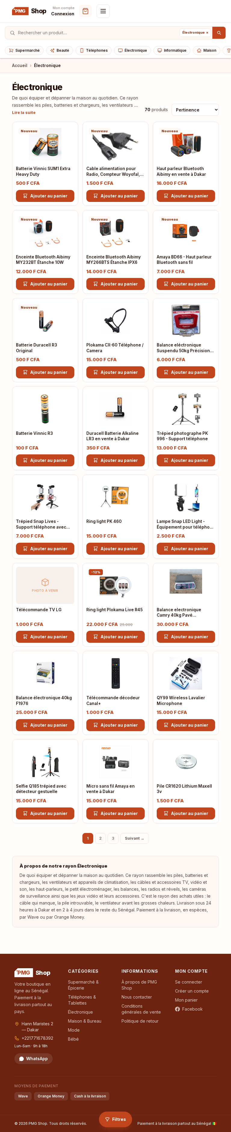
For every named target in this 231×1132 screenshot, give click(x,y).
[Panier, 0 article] (85, 11)
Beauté (63, 50)
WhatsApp (37, 1058)
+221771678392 (37, 1038)
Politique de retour (140, 1021)
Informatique (175, 50)
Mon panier (186, 999)
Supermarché (27, 50)
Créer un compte (192, 990)
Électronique (136, 50)
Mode (74, 1030)
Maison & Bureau (84, 1021)
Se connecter (188, 981)
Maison (209, 50)
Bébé (73, 1039)
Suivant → (134, 838)
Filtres (119, 1119)
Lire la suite (23, 112)
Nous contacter (137, 996)
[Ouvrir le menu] (103, 11)
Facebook (192, 1008)
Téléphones (97, 50)
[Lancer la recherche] (219, 33)
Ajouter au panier (48, 195)
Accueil (19, 65)
